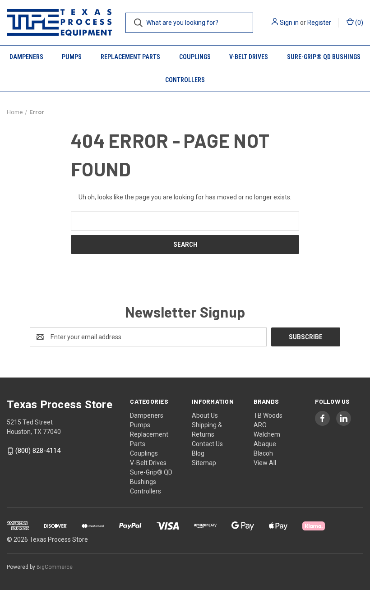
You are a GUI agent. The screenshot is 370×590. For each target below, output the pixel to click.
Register (319, 22)
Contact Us (207, 443)
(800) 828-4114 (37, 451)
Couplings (195, 56)
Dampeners (26, 56)
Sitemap (204, 462)
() (358, 22)
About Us (205, 415)
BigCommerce (55, 567)
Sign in (289, 22)
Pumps (72, 56)
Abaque (265, 443)
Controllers (185, 79)
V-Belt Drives (248, 56)
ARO (260, 425)
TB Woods (268, 415)
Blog (198, 453)
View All (265, 462)
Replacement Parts (130, 56)
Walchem (267, 434)
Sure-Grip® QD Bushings (324, 56)
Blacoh (263, 453)
